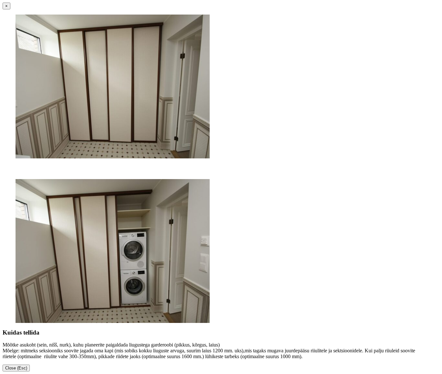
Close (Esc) (16, 368)
